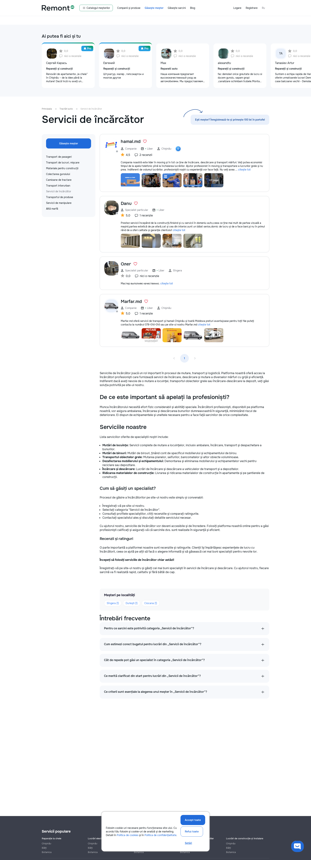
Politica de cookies (127, 835)
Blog (192, 8)
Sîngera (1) (113, 603)
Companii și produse (128, 8)
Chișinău (46, 843)
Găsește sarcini (177, 8)
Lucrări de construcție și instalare (244, 838)
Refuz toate (192, 831)
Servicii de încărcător (58, 191)
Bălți (44, 847)
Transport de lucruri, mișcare (62, 162)
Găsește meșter (154, 8)
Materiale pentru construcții (62, 168)
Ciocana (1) (150, 603)
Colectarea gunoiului (58, 174)
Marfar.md (131, 301)
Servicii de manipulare (58, 203)
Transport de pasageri (59, 156)
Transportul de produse (59, 197)
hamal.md (131, 141)
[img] (178, 148)
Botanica (46, 852)
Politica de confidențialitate (160, 835)
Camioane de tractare (58, 179)
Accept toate (193, 820)
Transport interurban (58, 185)
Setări (188, 843)
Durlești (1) (132, 603)
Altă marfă (52, 208)
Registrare (252, 8)
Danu (126, 203)
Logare (237, 8)
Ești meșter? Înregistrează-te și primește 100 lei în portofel (230, 119)
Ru (263, 8)
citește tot (244, 169)
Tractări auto (66, 108)
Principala (47, 108)
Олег (126, 264)
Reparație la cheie (51, 838)
